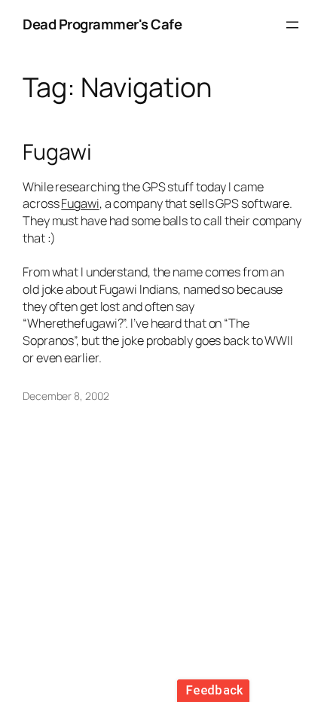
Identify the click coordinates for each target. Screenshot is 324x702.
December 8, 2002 (66, 396)
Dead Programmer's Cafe (102, 24)
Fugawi (57, 152)
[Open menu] (292, 25)
